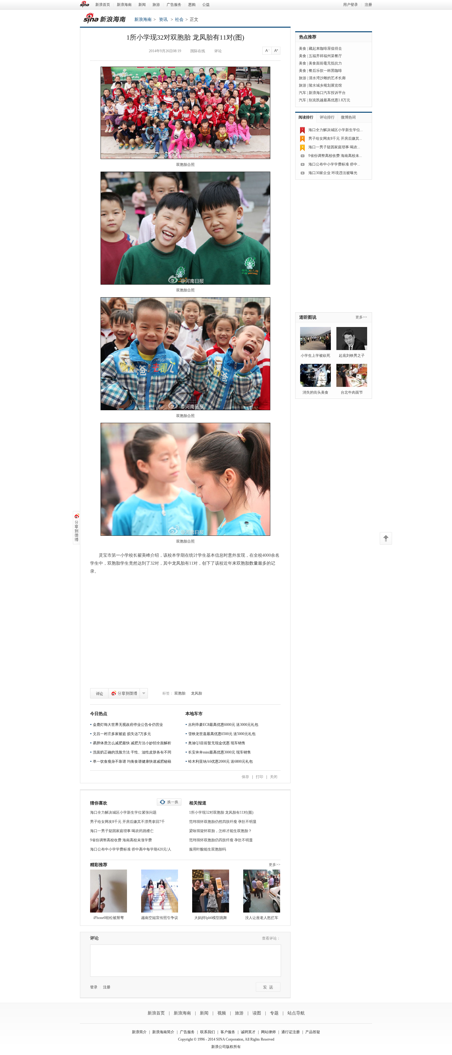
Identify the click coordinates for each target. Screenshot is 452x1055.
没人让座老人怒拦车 (261, 918)
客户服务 (227, 1032)
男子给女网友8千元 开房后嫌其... (335, 138)
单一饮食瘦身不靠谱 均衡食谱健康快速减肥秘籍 (132, 761)
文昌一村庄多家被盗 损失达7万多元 (122, 734)
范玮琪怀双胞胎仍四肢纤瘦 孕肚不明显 (221, 840)
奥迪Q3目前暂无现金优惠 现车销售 (216, 743)
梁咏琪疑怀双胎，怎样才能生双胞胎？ (220, 831)
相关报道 (197, 803)
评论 (99, 693)
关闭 (273, 777)
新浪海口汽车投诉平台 (327, 93)
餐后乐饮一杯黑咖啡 (325, 70)
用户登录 (350, 4)
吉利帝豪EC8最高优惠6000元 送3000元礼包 (223, 724)
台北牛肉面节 (352, 392)
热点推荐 (307, 37)
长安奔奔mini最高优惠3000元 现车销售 (219, 752)
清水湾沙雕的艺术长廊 (327, 78)
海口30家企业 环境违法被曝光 (332, 173)
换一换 (172, 802)
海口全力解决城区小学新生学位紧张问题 (123, 812)
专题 (274, 1013)
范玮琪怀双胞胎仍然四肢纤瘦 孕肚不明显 (222, 821)
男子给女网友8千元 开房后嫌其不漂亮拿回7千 (127, 821)
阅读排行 (306, 117)
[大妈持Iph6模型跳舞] (210, 891)
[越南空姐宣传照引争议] (159, 891)
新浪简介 (139, 1032)
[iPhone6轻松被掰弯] (108, 891)
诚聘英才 (248, 1032)
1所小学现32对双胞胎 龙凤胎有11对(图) (221, 812)
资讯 (163, 19)
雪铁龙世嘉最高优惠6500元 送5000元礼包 (222, 734)
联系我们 (207, 1032)
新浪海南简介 (163, 1032)
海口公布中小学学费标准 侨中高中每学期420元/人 (130, 849)
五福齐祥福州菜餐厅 (325, 56)
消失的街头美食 (315, 392)
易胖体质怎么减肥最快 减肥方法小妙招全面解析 (132, 743)
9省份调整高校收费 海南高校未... (335, 156)
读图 (256, 1013)
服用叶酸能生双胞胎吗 (207, 849)
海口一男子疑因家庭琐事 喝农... (334, 147)
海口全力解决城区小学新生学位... (335, 130)
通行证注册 (290, 1032)
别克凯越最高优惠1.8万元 (329, 100)
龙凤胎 (196, 693)
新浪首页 (102, 4)
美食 (302, 48)
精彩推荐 (98, 864)
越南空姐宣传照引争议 (159, 918)
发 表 (268, 987)
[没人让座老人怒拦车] (261, 891)
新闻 (142, 4)
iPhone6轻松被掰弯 (108, 918)
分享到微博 (124, 693)
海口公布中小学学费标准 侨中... (334, 164)
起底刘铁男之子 (352, 355)
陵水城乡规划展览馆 (325, 85)
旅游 (156, 4)
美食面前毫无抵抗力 (325, 63)
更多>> (274, 864)
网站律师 (268, 1032)
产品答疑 (312, 1032)
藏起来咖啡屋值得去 (325, 48)
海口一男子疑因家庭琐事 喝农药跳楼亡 (122, 831)
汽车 (302, 93)
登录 (93, 987)
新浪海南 (124, 4)
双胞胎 (179, 693)
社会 (179, 19)
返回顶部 (386, 538)
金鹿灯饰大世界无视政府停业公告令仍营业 (128, 724)
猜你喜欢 (98, 803)
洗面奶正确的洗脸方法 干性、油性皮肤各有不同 (132, 752)
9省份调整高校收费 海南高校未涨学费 (121, 840)
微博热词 (348, 117)
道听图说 (307, 317)
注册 (368, 4)
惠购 (192, 4)
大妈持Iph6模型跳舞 (210, 918)
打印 (259, 777)
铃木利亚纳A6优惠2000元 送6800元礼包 (220, 761)
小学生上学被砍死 (315, 355)
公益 (206, 4)
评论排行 (327, 117)
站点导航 (296, 1013)
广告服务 (174, 4)
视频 (221, 1013)
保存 (245, 777)
